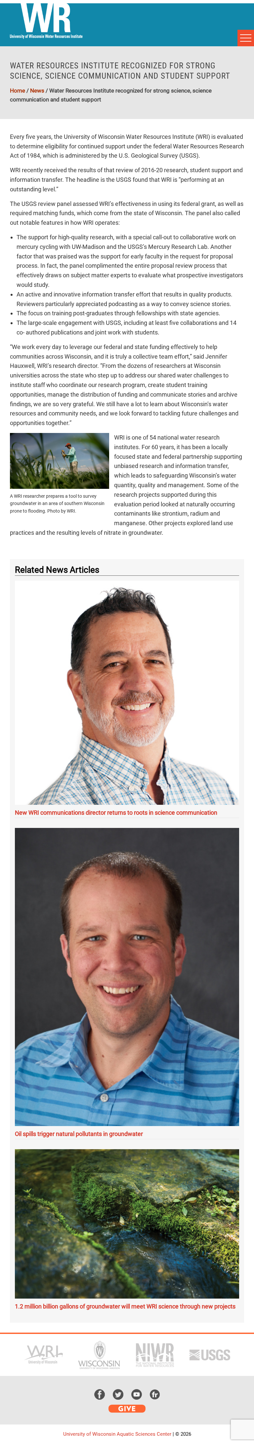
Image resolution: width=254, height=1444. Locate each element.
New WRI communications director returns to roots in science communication (116, 812)
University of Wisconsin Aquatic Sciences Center (117, 1434)
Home (17, 90)
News (37, 90)
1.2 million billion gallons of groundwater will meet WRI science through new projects (125, 1306)
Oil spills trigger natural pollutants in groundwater (79, 1133)
